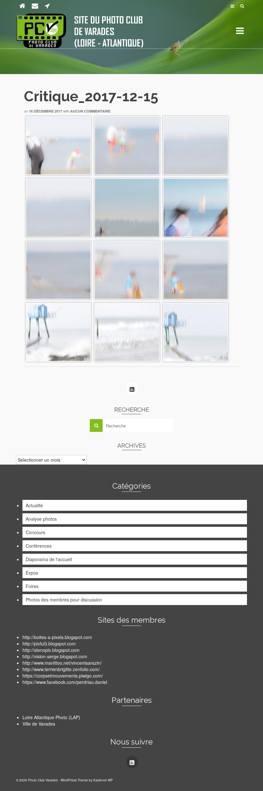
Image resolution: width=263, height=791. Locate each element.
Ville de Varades (38, 723)
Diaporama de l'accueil (49, 559)
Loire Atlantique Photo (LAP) (51, 717)
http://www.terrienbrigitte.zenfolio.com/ (61, 669)
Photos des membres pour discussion (64, 599)
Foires (32, 586)
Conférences (39, 546)
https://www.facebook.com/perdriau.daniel (64, 682)
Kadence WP (103, 780)
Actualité (34, 505)
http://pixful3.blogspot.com (49, 643)
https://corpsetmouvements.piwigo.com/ (62, 675)
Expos (32, 572)
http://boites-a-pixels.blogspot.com (57, 637)
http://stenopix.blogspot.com (51, 650)
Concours (35, 532)
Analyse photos (41, 519)
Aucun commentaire (90, 111)
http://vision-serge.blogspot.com (54, 656)
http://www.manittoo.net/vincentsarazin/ (62, 663)
